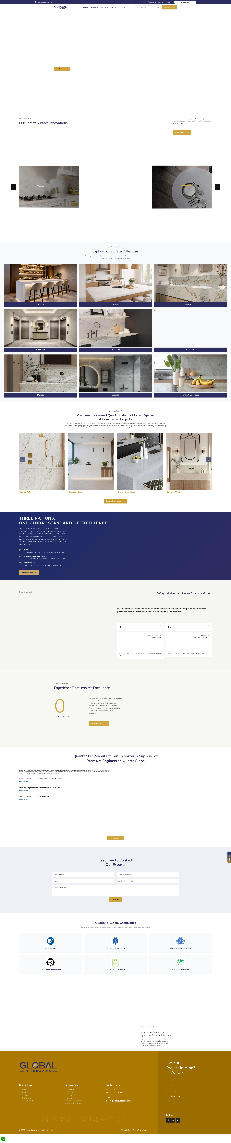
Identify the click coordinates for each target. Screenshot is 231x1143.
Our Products (70, 1090)
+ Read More (23, 782)
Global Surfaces (31, 1130)
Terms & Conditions (140, 1130)
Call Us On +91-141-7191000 (160, 2)
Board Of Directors (28, 1101)
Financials (68, 1098)
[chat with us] (3, 1139)
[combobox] (120, 881)
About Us (25, 1092)
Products (104, 7)
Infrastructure (26, 1095)
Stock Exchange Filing (73, 1104)
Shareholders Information (74, 1101)
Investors (94, 7)
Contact (124, 7)
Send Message (115, 900)
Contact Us (69, 1092)
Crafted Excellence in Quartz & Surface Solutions (156, 1034)
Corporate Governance (73, 1095)
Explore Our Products (114, 501)
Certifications (26, 1098)
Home (24, 1090)
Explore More (28, 572)
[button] (13, 187)
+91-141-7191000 (115, 1092)
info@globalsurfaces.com (118, 1101)
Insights (114, 7)
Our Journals (83, 7)
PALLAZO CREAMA (181, 224)
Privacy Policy (126, 1130)
